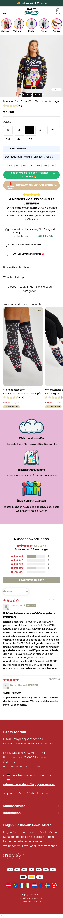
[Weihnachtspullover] (6, 24)
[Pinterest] (13, 856)
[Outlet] (44, 24)
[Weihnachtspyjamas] (19, 24)
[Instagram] (6, 856)
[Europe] (15, 885)
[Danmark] (8, 885)
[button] (11, 106)
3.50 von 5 (40, 546)
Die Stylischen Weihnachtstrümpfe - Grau (23, 393)
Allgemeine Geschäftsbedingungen (26, 793)
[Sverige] (47, 885)
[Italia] (28, 885)
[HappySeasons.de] (31, 12)
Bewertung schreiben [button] (31, 580)
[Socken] (57, 24)
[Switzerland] (54, 885)
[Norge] (41, 885)
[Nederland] (34, 885)
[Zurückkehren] (31, 254)
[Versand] (31, 245)
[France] (21, 885)
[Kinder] (31, 24)
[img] (11, 601)
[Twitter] (21, 856)
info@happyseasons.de (28, 739)
